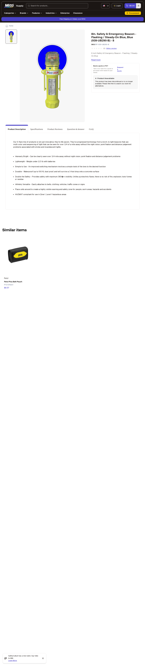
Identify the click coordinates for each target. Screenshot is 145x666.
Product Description (17, 129)
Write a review (111, 48)
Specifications (36, 129)
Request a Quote (120, 69)
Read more (95, 60)
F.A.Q (91, 129)
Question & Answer (75, 129)
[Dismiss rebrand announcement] (43, 658)
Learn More (12, 661)
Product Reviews (55, 129)
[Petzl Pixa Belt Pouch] (18, 255)
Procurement (134, 13)
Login (118, 6)
